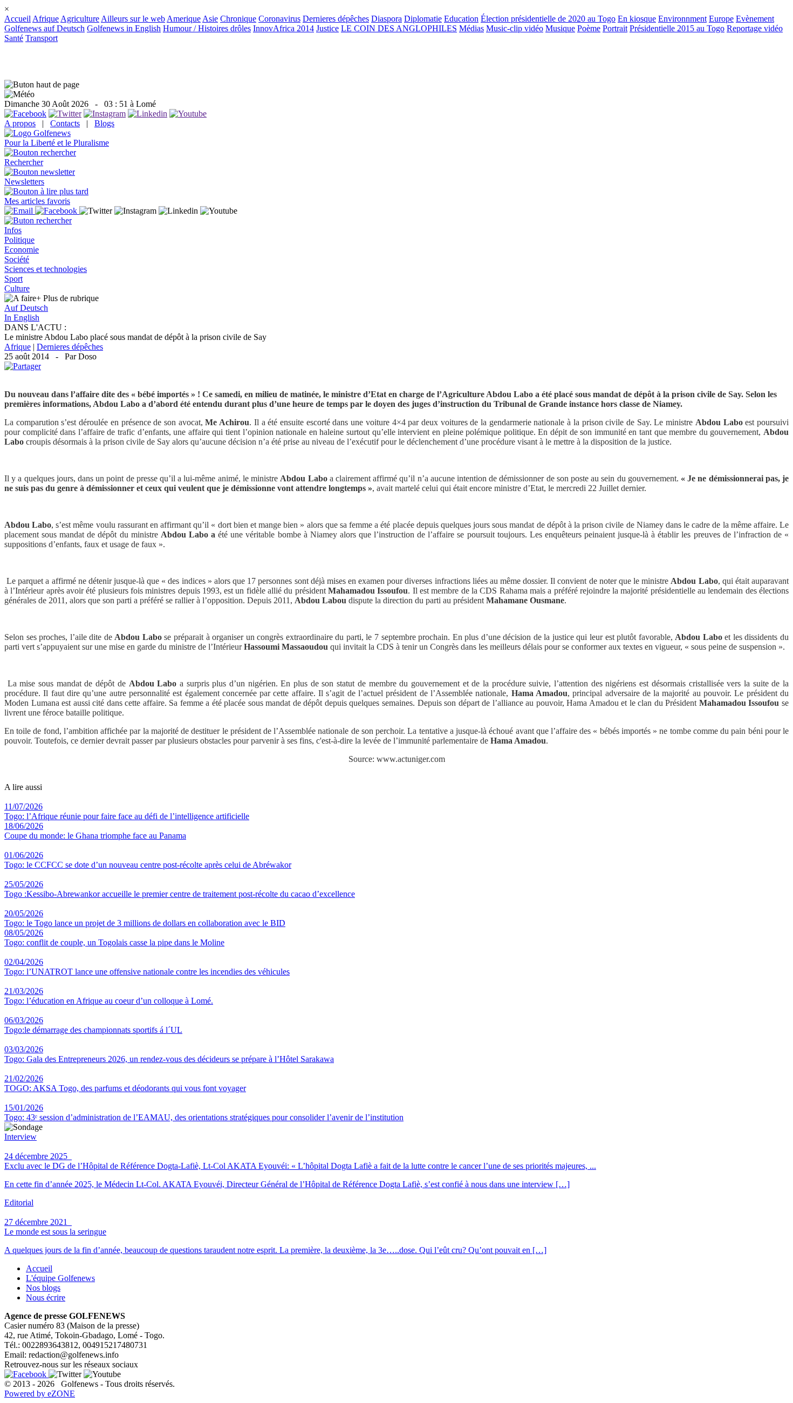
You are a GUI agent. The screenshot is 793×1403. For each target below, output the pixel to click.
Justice (327, 28)
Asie (210, 18)
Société (16, 259)
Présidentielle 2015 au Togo (677, 28)
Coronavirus (279, 18)
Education (461, 18)
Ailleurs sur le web (133, 18)
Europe (721, 18)
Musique (560, 28)
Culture (17, 288)
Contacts (65, 123)
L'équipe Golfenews (60, 1278)
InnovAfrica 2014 (283, 28)
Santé (13, 38)
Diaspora (386, 18)
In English (21, 317)
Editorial (18, 1202)
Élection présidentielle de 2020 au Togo (548, 18)
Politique (19, 239)
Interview (20, 1136)
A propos (20, 123)
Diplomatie (423, 18)
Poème (588, 28)
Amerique (184, 18)
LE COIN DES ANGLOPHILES (399, 28)
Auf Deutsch (26, 307)
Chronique (238, 18)
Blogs (104, 123)
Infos (13, 230)
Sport (13, 278)
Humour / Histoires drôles (207, 28)
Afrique (45, 18)
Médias (471, 28)
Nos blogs (43, 1287)
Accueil (17, 18)
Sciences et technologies (45, 269)
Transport (41, 38)
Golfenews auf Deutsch (44, 28)
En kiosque (637, 18)
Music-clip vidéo (514, 28)
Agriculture (79, 18)
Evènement (755, 18)
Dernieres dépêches (336, 18)
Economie (21, 249)
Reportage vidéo (755, 28)
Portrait (615, 28)
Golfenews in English (124, 28)
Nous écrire (45, 1297)
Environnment (682, 18)
